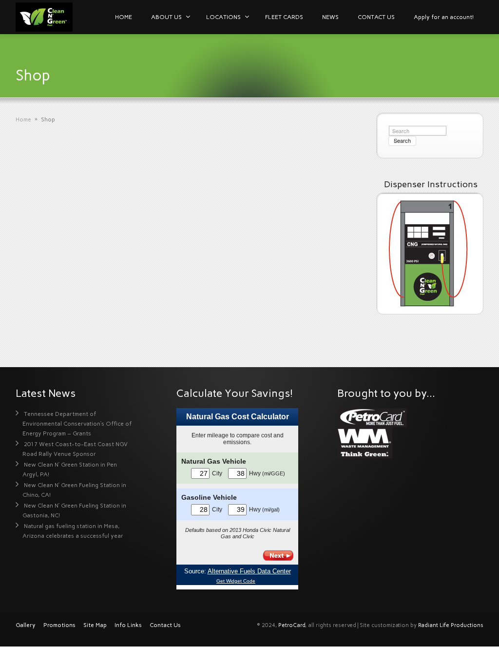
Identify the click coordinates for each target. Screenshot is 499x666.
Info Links (128, 625)
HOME (123, 17)
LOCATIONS (223, 17)
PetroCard (291, 625)
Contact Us (165, 625)
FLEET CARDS (284, 17)
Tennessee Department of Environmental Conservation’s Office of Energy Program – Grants (77, 424)
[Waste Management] (364, 442)
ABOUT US (166, 17)
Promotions (59, 625)
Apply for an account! (444, 17)
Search (402, 140)
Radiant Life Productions (450, 625)
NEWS (330, 17)
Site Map (95, 625)
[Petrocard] (372, 417)
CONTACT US (376, 17)
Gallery (26, 625)
